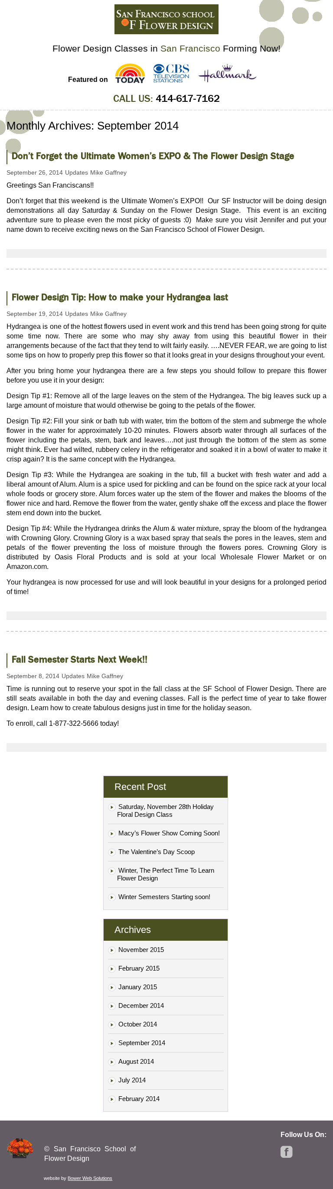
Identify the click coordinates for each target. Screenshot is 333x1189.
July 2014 (132, 1080)
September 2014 (141, 1042)
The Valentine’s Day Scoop (156, 851)
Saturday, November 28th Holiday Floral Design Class (165, 810)
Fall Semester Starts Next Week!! (79, 659)
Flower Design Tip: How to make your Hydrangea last (120, 297)
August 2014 (136, 1061)
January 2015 (137, 987)
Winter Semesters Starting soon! (164, 896)
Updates (76, 172)
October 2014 (137, 1024)
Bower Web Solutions (90, 1178)
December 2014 (141, 1005)
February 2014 (139, 1098)
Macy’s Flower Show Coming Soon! (169, 833)
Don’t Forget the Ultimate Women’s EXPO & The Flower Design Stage (153, 156)
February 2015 (139, 968)
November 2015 (141, 949)
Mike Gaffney (108, 172)
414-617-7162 (188, 98)
